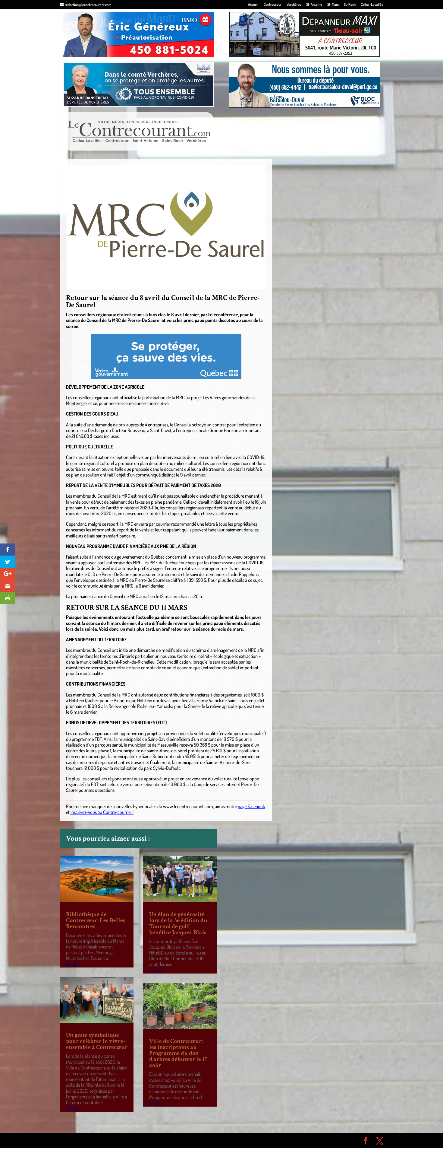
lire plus (73, 964)
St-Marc (333, 5)
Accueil (253, 5)
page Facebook (251, 806)
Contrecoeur (272, 5)
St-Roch (350, 5)
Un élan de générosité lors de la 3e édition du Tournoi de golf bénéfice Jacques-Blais (178, 923)
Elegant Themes (94, 1140)
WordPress (148, 1140)
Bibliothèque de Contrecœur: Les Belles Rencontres (95, 920)
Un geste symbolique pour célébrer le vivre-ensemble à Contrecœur (96, 1041)
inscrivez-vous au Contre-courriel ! (102, 812)
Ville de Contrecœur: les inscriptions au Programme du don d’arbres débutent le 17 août (178, 1053)
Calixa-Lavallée (372, 5)
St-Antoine (314, 5)
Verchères (294, 5)
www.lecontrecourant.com (188, 806)
